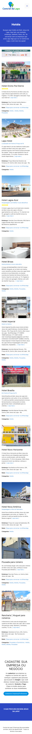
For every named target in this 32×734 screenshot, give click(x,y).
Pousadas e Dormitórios (17, 642)
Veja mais (13, 97)
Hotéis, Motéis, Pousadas (18, 289)
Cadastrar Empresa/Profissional (16, 693)
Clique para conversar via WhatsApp (17, 107)
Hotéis (12, 111)
